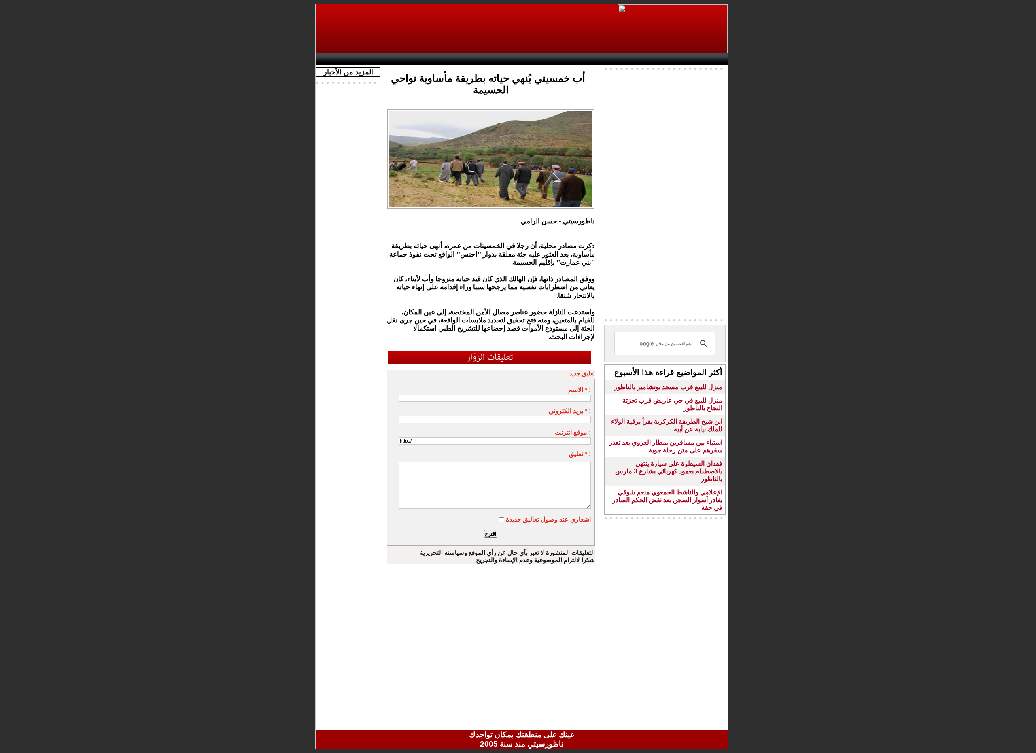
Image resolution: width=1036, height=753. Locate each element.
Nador (675, 59)
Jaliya (508, 59)
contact (343, 59)
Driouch (641, 59)
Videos (473, 59)
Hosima (604, 59)
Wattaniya (539, 59)
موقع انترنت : (573, 432)
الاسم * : (579, 389)
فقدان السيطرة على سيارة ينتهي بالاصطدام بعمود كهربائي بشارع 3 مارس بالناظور (668, 471)
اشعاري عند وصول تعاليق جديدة (548, 519)
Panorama (432, 59)
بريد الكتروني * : (569, 410)
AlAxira (375, 59)
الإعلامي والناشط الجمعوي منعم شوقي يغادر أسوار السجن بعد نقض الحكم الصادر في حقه (667, 500)
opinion (401, 59)
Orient (570, 59)
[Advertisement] (467, 29)
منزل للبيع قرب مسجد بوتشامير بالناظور (668, 387)
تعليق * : (580, 453)
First (709, 59)
